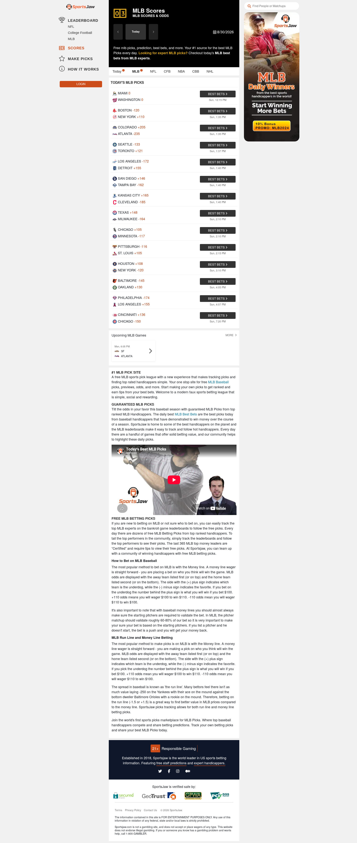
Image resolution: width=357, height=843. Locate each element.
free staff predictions (171, 762)
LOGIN (81, 84)
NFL (71, 26)
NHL (210, 71)
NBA (181, 71)
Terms (118, 810)
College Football (80, 33)
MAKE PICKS (80, 59)
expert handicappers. (209, 762)
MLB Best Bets (186, 414)
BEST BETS (217, 94)
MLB (71, 39)
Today (116, 71)
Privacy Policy (133, 810)
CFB (167, 71)
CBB (195, 71)
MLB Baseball (218, 381)
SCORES (76, 48)
